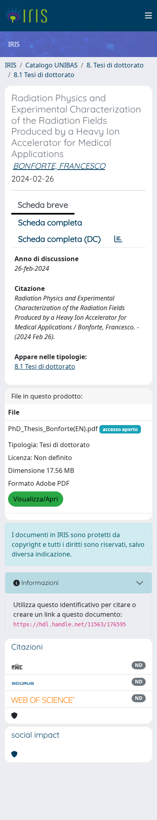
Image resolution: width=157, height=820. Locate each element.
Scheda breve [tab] (43, 205)
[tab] (118, 239)
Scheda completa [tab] (50, 222)
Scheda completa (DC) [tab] (59, 239)
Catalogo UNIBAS (51, 65)
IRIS (11, 65)
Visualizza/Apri (35, 499)
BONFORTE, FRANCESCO (59, 166)
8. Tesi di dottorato (115, 65)
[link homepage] (29, 16)
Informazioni (39, 583)
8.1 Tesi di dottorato (44, 74)
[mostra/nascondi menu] (148, 16)
